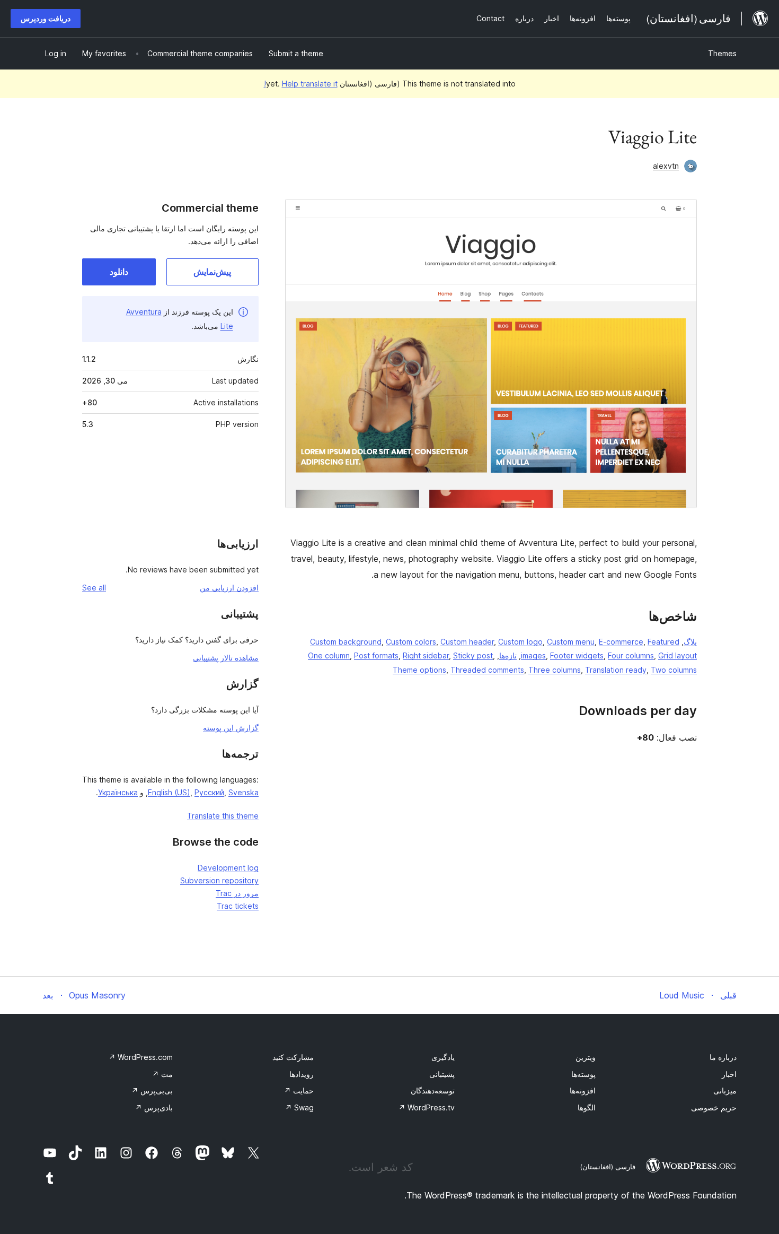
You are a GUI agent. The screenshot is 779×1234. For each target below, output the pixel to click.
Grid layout (677, 655)
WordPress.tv (427, 1107)
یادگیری (443, 1057)
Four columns (631, 655)
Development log (228, 867)
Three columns (554, 669)
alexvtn (666, 165)
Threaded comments (487, 669)
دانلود (119, 271)
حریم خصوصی (714, 1107)
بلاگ (690, 641)
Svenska (243, 792)
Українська (118, 792)
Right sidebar (426, 655)
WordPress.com (141, 1057)
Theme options (419, 669)
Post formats (376, 655)
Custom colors (411, 641)
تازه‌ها (508, 655)
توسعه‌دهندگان (433, 1090)
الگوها (587, 1107)
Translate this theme (223, 815)
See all (94, 587)
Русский (209, 792)
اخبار (729, 1074)
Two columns (674, 669)
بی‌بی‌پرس (152, 1090)
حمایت (299, 1090)
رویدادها (301, 1074)
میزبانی (725, 1090)
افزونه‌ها (583, 1090)
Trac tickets (238, 905)
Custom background (346, 641)
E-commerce (621, 641)
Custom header (467, 641)
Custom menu (571, 641)
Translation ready (616, 669)
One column (329, 655)
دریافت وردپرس (45, 18)
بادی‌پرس (154, 1107)
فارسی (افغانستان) (607, 1166)
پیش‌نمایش (212, 271)
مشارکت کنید (293, 1057)
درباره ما (723, 1057)
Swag (299, 1107)
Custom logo (520, 641)
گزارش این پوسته (231, 727)
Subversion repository (219, 880)
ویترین (586, 1057)
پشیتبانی (442, 1074)
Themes (722, 53)
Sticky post (473, 655)
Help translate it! (301, 83)
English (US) (169, 792)
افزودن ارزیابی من (229, 587)
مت (162, 1074)
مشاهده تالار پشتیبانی (226, 657)
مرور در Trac (237, 893)
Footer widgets (577, 655)
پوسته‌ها (583, 1074)
